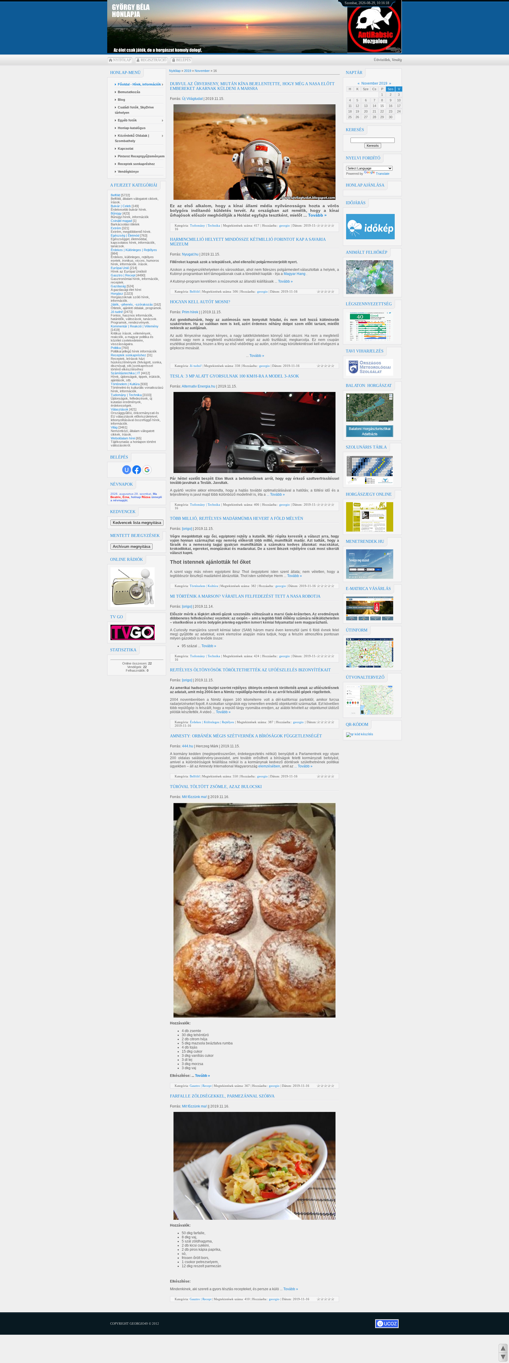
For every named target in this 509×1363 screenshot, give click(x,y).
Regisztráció (153, 60)
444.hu (187, 746)
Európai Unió (120, 268)
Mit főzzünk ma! (194, 797)
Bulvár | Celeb (121, 206)
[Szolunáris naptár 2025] (369, 483)
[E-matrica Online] (369, 619)
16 (390, 106)
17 (399, 106)
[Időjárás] (369, 293)
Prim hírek (190, 312)
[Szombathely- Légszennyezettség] (369, 340)
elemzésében (269, 766)
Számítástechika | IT (125, 373)
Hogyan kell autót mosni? (200, 302)
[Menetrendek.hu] (369, 577)
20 (366, 111)
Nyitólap (122, 60)
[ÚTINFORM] (369, 666)
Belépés (183, 60)
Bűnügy (116, 213)
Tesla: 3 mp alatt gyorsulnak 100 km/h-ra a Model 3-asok (234, 376)
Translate (382, 173)
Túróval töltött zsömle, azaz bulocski (216, 786)
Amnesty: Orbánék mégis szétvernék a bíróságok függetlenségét (246, 736)
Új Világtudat (192, 99)
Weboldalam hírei (123, 438)
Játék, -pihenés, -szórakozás (132, 304)
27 (366, 117)
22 (382, 111)
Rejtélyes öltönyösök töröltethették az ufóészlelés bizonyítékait (250, 670)
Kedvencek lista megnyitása (137, 522)
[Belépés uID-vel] (126, 469)
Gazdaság (118, 286)
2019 (187, 70)
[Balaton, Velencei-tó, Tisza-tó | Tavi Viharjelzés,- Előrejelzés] (369, 374)
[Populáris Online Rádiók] (132, 606)
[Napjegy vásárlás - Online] (369, 530)
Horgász (117, 293)
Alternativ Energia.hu (198, 386)
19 (357, 111)
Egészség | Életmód (125, 235)
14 (374, 106)
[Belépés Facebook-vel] (136, 469)
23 (390, 111)
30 (390, 117)
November (202, 70)
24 (399, 111)
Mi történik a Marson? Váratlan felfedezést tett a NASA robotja (245, 596)
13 (366, 106)
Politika (116, 348)
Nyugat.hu (190, 254)
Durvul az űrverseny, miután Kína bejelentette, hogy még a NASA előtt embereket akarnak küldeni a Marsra (252, 86)
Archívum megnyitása (131, 546)
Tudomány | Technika (126, 395)
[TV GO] (132, 639)
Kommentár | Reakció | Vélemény (134, 326)
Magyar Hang (295, 274)
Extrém (116, 228)
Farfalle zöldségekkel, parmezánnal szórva (222, 1096)
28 (374, 117)
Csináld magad (121, 221)
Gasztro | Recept (123, 275)
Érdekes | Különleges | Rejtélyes (134, 250)
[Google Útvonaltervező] (369, 713)
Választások (119, 409)
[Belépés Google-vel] (147, 469)
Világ (114, 427)
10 (399, 100)
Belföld (115, 195)
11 (350, 106)
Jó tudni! (117, 312)
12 (357, 106)
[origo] (187, 529)
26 (357, 117)
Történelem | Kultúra (125, 384)
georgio (284, 225)
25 (350, 117)
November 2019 (374, 83)
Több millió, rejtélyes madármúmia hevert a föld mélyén (236, 518)
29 (382, 117)
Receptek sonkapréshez (128, 355)
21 (374, 111)
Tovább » (317, 215)
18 (350, 111)
